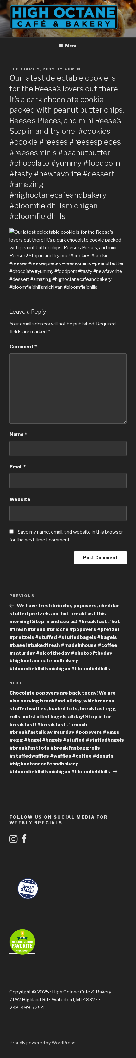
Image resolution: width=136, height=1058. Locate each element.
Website (19, 499)
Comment (23, 347)
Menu (71, 45)
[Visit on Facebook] (24, 841)
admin (72, 69)
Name (18, 434)
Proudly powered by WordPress (42, 1042)
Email (17, 467)
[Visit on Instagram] (13, 841)
